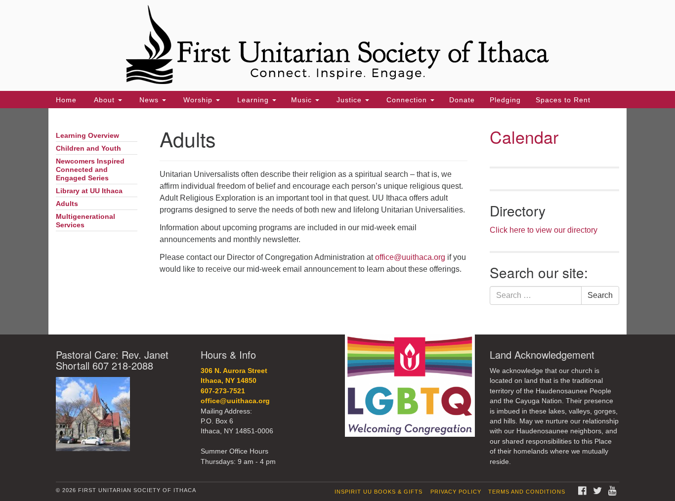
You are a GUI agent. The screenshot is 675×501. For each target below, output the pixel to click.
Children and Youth (88, 148)
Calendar (524, 137)
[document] (337, 221)
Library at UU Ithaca (89, 191)
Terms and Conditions (526, 492)
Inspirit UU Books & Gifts (378, 492)
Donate (462, 100)
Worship (198, 100)
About (104, 100)
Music (302, 100)
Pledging (505, 100)
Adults (67, 204)
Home (66, 100)
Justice (349, 100)
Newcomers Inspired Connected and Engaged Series (90, 170)
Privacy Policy (455, 492)
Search (600, 295)
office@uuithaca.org (410, 257)
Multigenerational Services (85, 221)
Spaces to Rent (563, 100)
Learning (253, 100)
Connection (406, 100)
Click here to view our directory (543, 230)
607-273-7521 (223, 391)
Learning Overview (87, 135)
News (149, 100)
